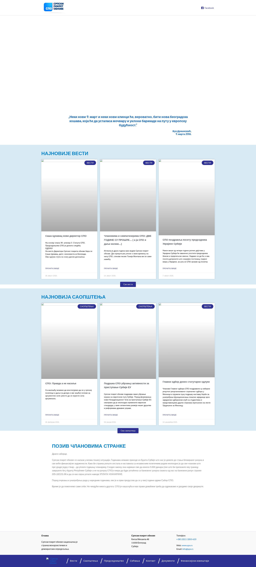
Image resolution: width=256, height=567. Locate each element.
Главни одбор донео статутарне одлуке (186, 381)
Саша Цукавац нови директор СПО (66, 236)
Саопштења (90, 560)
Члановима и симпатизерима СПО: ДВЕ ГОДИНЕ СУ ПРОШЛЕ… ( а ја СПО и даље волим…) (127, 240)
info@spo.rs (187, 549)
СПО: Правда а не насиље (60, 383)
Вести (73, 560)
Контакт (150, 560)
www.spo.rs (187, 545)
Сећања (135, 560)
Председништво (114, 560)
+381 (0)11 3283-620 (186, 539)
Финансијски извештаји (195, 560)
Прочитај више (52, 268)
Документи (168, 560)
